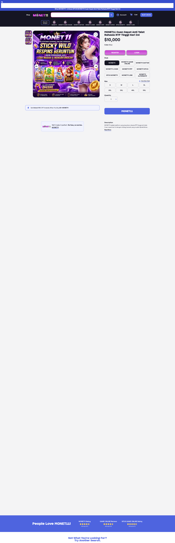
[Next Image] (96, 66)
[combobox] (80, 15)
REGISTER (115, 52)
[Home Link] (40, 14)
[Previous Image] (36, 66)
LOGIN (136, 52)
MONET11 (127, 111)
